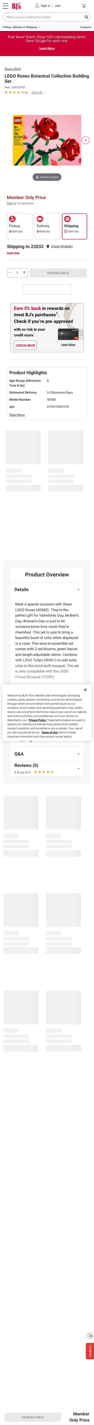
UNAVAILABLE (58, 273)
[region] (46, 712)
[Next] (85, 140)
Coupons (85, 27)
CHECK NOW (25, 345)
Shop (13, 69)
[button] (62, 246)
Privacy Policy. (37, 720)
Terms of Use (49, 732)
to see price (25, 203)
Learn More (47, 48)
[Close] (85, 690)
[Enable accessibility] (90, 1335)
